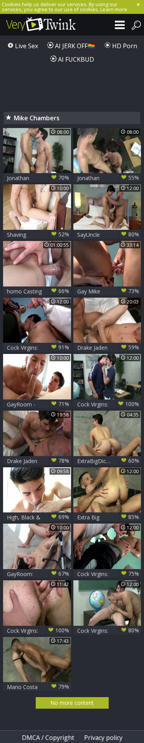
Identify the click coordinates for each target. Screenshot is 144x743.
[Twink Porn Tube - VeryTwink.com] (38, 24)
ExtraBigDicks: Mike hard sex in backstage (108, 461)
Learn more (113, 9)
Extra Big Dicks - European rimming (108, 517)
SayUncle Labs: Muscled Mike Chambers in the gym (108, 235)
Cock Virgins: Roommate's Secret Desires (38, 631)
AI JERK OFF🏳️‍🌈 (74, 46)
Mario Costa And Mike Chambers (38, 687)
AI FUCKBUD (75, 59)
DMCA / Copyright (48, 738)
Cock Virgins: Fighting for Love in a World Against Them (108, 631)
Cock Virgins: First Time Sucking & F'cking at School (108, 404)
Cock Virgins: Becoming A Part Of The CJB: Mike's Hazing (38, 348)
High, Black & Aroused (38, 517)
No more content (72, 702)
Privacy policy (103, 738)
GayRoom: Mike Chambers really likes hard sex (38, 574)
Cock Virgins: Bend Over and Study (108, 574)
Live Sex (25, 46)
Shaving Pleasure (38, 235)
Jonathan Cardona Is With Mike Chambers (38, 178)
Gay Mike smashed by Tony (108, 291)
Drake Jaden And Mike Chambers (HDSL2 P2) (38, 461)
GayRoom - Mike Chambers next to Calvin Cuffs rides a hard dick (38, 404)
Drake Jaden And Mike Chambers (108, 348)
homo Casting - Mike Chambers (38, 291)
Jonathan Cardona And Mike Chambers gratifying (108, 178)
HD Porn (124, 46)
